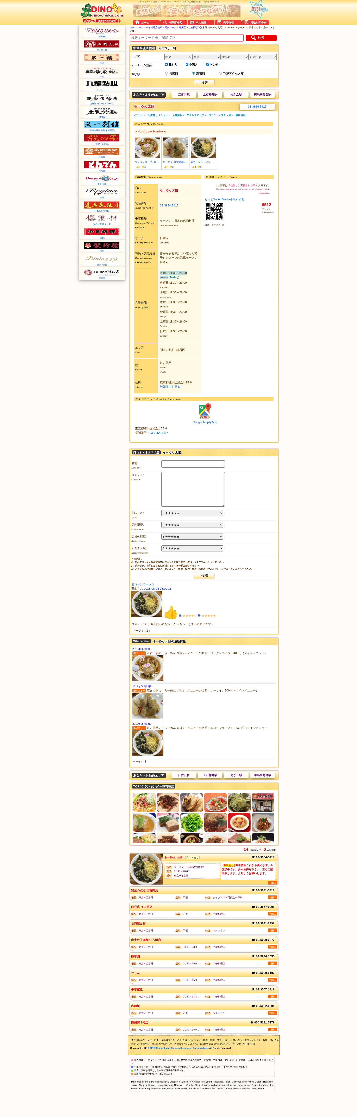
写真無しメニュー (159, 115)
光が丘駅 (236, 94)
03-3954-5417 (257, 106)
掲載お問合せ (258, 22)
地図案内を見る (170, 386)
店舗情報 (178, 115)
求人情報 (201, 22)
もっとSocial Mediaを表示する (224, 199)
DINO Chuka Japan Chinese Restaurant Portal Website (179, 1048)
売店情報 (228, 22)
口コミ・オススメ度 (221, 115)
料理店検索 (175, 22)
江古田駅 (184, 94)
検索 (261, 37)
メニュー (139, 115)
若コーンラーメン (143, 584)
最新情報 (240, 115)
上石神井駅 (210, 94)
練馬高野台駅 (262, 94)
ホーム (145, 22)
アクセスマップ (197, 115)
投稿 (204, 575)
